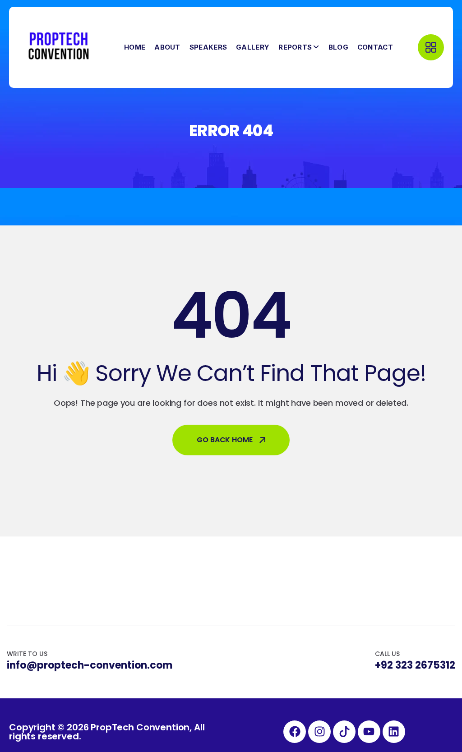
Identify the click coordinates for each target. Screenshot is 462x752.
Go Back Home (224, 440)
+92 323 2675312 (415, 665)
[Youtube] (369, 731)
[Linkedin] (394, 731)
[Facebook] (294, 731)
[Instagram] (319, 731)
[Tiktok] (344, 731)
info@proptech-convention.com (89, 665)
